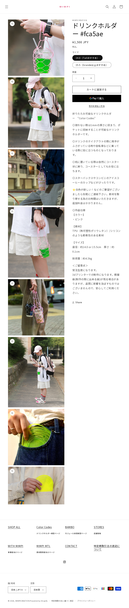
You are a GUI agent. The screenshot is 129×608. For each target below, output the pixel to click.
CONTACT (71, 546)
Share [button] (79, 302)
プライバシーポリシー (86, 601)
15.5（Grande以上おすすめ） (92, 65)
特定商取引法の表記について (107, 547)
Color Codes (44, 527)
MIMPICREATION (22, 601)
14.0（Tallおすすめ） (87, 57)
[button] (6, 6)
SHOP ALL (14, 527)
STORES (99, 527)
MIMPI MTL (43, 546)
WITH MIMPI (15, 546)
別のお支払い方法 (97, 106)
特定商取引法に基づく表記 (62, 601)
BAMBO (69, 527)
